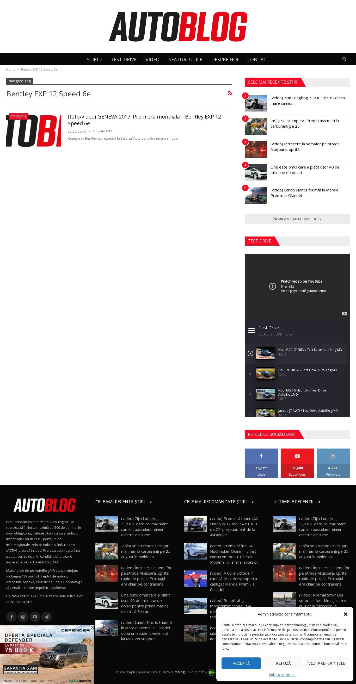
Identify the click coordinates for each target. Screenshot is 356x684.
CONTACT (258, 59)
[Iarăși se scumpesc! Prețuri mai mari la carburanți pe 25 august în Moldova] (256, 126)
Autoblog (177, 672)
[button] (345, 614)
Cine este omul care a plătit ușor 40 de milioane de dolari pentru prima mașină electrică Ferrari (145, 603)
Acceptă (241, 663)
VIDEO (152, 59)
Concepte (19, 116)
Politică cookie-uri (282, 675)
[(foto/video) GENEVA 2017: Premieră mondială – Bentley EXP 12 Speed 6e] (33, 130)
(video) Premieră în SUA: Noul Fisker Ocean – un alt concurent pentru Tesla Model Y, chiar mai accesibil (234, 554)
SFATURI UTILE (185, 59)
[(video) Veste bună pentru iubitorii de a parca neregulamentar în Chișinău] (195, 633)
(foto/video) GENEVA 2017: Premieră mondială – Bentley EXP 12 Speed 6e (144, 120)
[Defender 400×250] (47, 654)
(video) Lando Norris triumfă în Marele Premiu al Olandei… (305, 192)
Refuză (283, 663)
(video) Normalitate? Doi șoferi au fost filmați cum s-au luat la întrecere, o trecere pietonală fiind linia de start (310, 605)
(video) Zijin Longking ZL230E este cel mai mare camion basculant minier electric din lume (144, 526)
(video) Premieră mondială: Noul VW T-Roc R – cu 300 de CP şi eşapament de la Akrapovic (234, 526)
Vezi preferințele (326, 663)
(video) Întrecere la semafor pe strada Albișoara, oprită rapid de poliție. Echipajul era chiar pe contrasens (146, 576)
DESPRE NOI (224, 59)
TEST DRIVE (124, 59)
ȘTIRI (92, 59)
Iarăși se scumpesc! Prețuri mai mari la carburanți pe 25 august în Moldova (145, 551)
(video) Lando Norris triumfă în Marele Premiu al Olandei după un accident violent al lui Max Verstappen (146, 630)
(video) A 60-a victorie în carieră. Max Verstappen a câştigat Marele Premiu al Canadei (233, 581)
